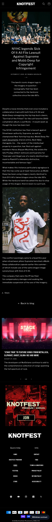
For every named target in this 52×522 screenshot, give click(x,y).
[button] (3, 3)
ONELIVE (36, 521)
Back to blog (27, 303)
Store (15, 481)
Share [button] (7, 293)
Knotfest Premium (15, 460)
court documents (10, 140)
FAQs (36, 460)
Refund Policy (36, 476)
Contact (36, 454)
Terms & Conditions (36, 465)
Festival (15, 471)
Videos (15, 476)
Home (15, 454)
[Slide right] (31, 379)
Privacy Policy (37, 471)
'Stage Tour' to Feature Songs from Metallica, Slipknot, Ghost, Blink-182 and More (26, 354)
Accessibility (36, 481)
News (15, 465)
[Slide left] (20, 379)
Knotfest (21, 521)
